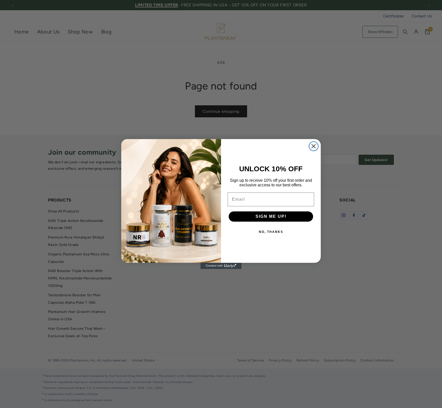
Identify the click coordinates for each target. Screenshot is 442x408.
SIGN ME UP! (271, 216)
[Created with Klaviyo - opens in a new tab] (221, 266)
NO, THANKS (271, 232)
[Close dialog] (313, 146)
